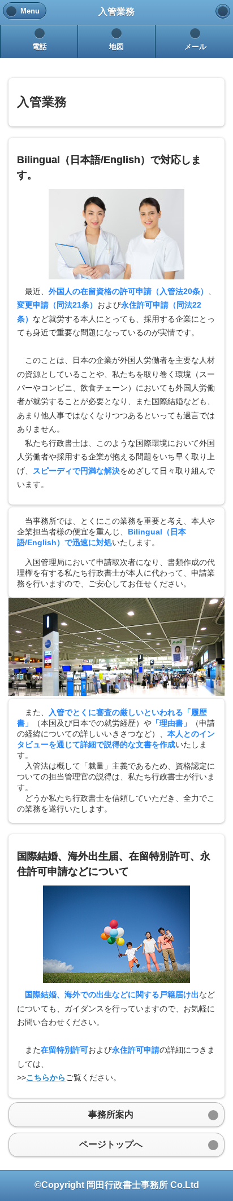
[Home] (222, 11)
